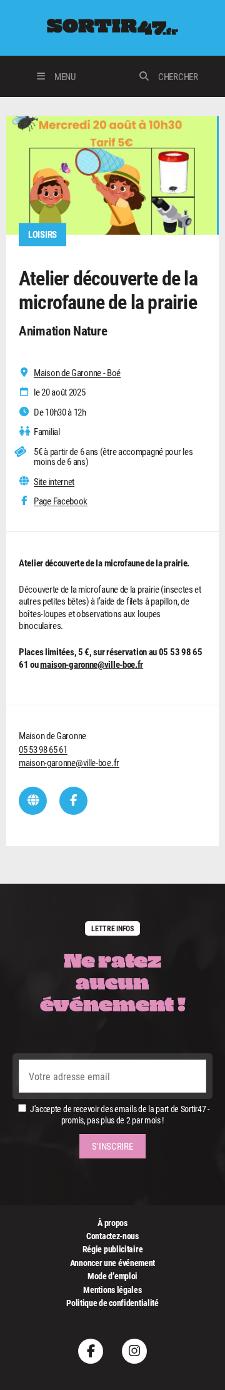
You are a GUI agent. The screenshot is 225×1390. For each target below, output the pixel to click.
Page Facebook (61, 501)
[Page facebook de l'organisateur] (73, 801)
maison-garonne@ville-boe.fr (91, 664)
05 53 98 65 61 (43, 749)
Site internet (54, 481)
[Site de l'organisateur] (33, 801)
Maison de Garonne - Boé (77, 372)
